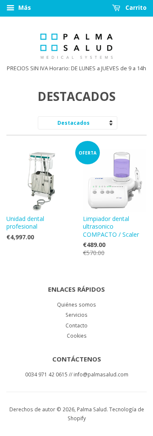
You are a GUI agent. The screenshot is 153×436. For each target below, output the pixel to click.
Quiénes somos (76, 304)
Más (24, 7)
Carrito (135, 7)
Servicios (76, 314)
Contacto (76, 325)
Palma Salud (92, 409)
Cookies (77, 335)
